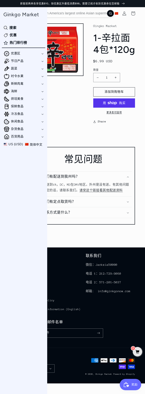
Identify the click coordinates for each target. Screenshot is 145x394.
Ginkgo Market (104, 374)
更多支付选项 (114, 112)
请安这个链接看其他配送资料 (101, 190)
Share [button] (102, 121)
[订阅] (98, 333)
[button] (23, 53)
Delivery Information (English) (56, 309)
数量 (96, 69)
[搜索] (110, 13)
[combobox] (73, 13)
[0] (137, 352)
